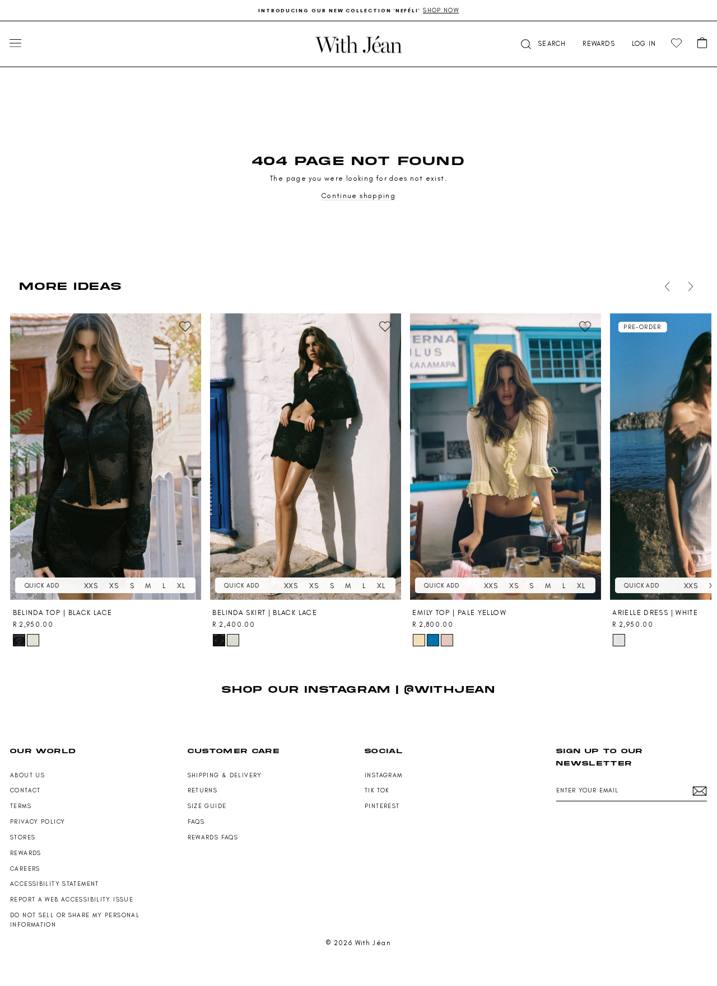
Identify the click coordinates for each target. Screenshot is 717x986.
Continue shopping (358, 195)
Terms (20, 806)
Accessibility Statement (54, 884)
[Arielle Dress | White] (618, 640)
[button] (542, 43)
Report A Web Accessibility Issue (71, 899)
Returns (203, 790)
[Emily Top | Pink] (447, 640)
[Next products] (688, 286)
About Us (27, 775)
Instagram (383, 775)
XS (114, 585)
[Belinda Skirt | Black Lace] (305, 456)
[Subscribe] (699, 791)
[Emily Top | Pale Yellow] (505, 456)
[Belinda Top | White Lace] (33, 640)
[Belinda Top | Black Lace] (106, 456)
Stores (22, 837)
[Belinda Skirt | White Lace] (233, 640)
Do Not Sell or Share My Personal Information (74, 920)
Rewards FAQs (213, 837)
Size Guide (207, 806)
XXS (91, 585)
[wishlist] (676, 43)
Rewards (25, 853)
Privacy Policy (37, 821)
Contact (25, 790)
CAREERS (25, 868)
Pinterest (382, 806)
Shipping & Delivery (225, 775)
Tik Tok (377, 790)
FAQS (196, 821)
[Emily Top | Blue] (433, 640)
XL (181, 585)
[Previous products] (665, 286)
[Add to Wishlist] (185, 326)
